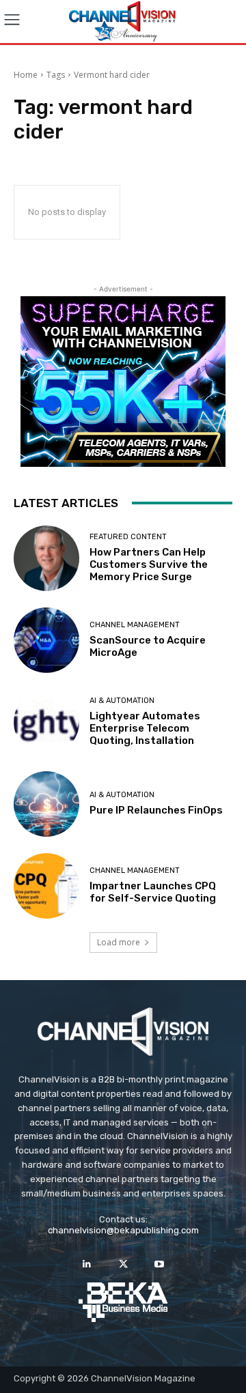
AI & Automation (122, 700)
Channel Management (135, 625)
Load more (118, 942)
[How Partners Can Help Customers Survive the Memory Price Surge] (46, 558)
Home (26, 75)
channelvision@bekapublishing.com (123, 1230)
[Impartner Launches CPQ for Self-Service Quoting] (46, 886)
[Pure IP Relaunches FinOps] (46, 804)
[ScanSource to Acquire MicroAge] (46, 640)
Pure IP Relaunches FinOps (156, 810)
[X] (122, 1264)
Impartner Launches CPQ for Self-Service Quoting (153, 892)
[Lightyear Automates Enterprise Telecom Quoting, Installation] (46, 722)
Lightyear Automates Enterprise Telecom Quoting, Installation (145, 728)
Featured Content (128, 537)
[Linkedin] (86, 1264)
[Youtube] (159, 1264)
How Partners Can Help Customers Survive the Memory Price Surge (149, 564)
